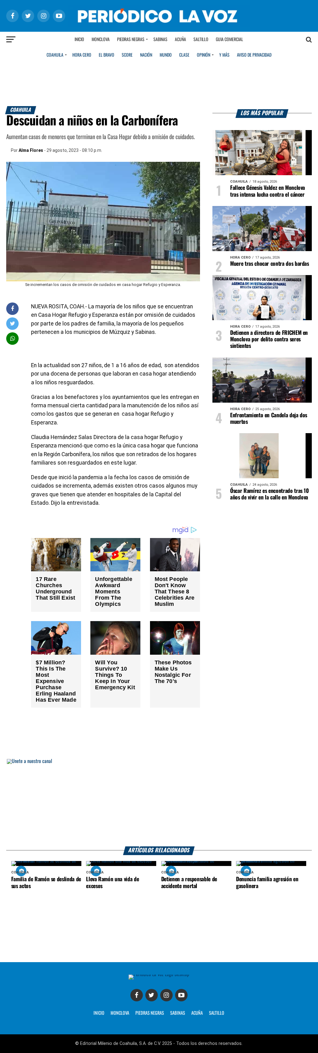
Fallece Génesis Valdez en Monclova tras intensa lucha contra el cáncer (267, 191)
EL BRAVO (106, 55)
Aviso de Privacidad (254, 55)
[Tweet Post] (12, 323)
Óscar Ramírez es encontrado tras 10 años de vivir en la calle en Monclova (269, 494)
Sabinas (160, 39)
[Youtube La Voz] (181, 995)
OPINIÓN (203, 55)
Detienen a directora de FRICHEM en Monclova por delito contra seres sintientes (269, 339)
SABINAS (177, 1013)
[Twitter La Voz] (151, 995)
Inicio (79, 39)
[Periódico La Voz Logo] (158, 25)
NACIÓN (146, 55)
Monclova (101, 39)
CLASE (184, 55)
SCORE (127, 55)
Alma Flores (31, 150)
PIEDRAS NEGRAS (149, 1013)
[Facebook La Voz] (136, 995)
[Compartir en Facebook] (12, 308)
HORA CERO (81, 55)
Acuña (180, 39)
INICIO (98, 1013)
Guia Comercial (229, 39)
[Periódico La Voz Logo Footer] (159, 974)
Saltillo (200, 39)
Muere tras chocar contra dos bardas (269, 264)
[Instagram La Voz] (166, 995)
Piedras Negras (130, 39)
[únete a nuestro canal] (158, 802)
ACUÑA (197, 1013)
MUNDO (166, 55)
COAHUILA (55, 55)
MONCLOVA (120, 1013)
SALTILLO (216, 1013)
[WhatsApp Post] (12, 338)
